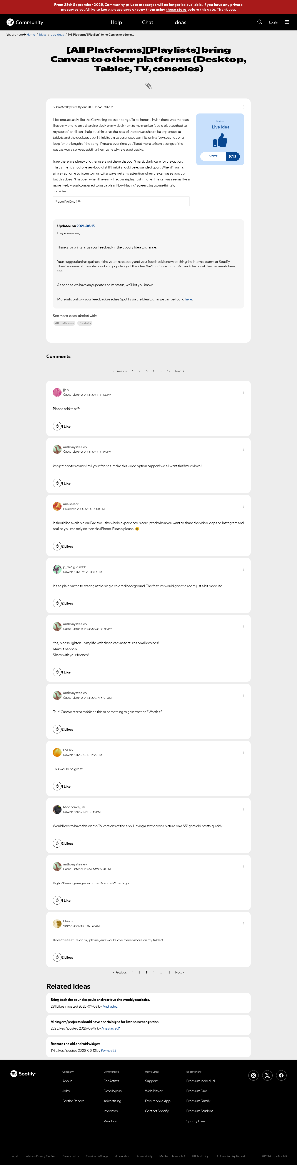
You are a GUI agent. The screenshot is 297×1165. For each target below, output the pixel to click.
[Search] (260, 22)
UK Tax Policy (200, 1156)
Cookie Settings (97, 1156)
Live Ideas (57, 34)
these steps (176, 9)
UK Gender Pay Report (230, 1156)
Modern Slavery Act (172, 1156)
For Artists (111, 1080)
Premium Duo (196, 1090)
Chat (147, 22)
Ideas (179, 22)
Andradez (110, 1006)
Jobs (66, 1090)
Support (151, 1080)
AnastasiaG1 (111, 1028)
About (67, 1080)
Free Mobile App (157, 1100)
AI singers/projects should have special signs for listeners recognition (105, 1022)
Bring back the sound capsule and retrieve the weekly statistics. (100, 999)
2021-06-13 (86, 225)
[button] (213, 156)
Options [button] (243, 107)
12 (168, 371)
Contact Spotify (157, 1110)
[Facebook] (281, 1075)
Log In (273, 22)
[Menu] (286, 22)
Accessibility (145, 1156)
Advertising (112, 1100)
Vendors (110, 1121)
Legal (14, 1156)
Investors (111, 1110)
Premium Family (198, 1100)
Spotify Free (195, 1121)
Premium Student (199, 1110)
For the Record (73, 1100)
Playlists (85, 323)
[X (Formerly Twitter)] (267, 1075)
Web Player (154, 1090)
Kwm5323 (108, 1050)
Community (29, 22)
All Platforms (64, 323)
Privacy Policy (70, 1156)
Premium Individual (200, 1080)
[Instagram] (253, 1075)
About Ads (122, 1156)
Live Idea (221, 127)
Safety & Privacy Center (40, 1156)
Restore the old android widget (75, 1044)
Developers (113, 1090)
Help (116, 22)
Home (31, 34)
